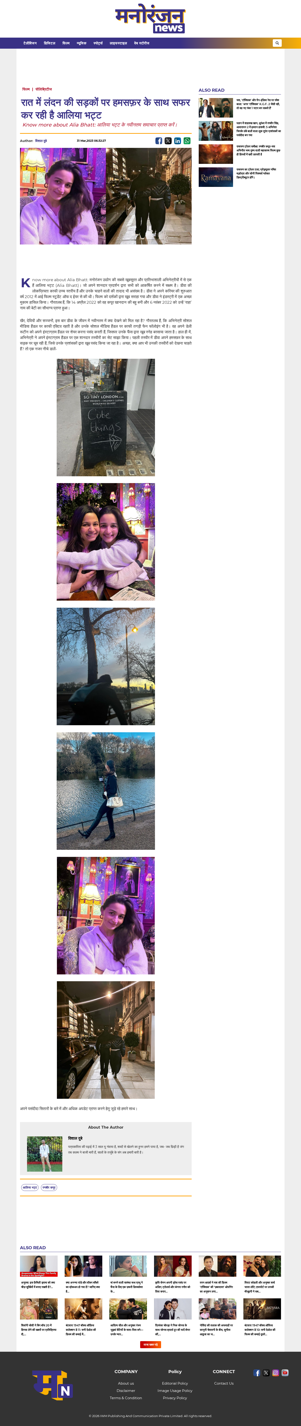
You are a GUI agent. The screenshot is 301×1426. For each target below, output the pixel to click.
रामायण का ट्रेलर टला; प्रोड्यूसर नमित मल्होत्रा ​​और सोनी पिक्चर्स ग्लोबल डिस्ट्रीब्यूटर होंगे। (256, 173)
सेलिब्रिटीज (44, 89)
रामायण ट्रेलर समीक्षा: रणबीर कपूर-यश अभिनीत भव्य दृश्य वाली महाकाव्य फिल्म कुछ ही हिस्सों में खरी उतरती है (258, 150)
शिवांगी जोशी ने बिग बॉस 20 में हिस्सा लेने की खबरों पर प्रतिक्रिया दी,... (38, 1330)
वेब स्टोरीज (142, 43)
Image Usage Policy (175, 1390)
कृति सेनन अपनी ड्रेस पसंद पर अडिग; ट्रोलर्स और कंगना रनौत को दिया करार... (172, 1287)
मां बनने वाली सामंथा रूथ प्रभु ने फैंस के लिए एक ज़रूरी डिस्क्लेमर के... (127, 1287)
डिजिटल (49, 43)
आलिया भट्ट (30, 1187)
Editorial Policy (175, 1383)
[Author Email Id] (85, 1138)
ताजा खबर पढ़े (151, 1344)
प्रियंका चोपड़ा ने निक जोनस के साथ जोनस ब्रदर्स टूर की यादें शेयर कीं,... (172, 1330)
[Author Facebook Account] (92, 1138)
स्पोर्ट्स (98, 43)
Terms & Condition (126, 1398)
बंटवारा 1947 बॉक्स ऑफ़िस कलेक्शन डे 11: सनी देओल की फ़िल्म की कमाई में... (81, 1330)
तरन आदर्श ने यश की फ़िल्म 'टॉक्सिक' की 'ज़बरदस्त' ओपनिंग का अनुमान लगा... (216, 1287)
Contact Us (224, 1383)
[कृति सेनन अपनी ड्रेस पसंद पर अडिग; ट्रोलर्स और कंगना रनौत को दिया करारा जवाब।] (173, 1266)
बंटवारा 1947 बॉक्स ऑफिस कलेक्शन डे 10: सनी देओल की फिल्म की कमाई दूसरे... (260, 1330)
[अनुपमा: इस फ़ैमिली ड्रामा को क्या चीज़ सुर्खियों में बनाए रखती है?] (39, 1266)
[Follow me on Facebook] (51, 140)
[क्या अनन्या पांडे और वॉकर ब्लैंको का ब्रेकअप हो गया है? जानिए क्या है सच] (83, 1266)
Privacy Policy (175, 1398)
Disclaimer (126, 1390)
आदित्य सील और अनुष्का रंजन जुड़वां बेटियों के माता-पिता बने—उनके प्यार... (127, 1330)
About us (126, 1383)
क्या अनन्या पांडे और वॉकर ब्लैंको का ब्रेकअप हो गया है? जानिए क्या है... (83, 1287)
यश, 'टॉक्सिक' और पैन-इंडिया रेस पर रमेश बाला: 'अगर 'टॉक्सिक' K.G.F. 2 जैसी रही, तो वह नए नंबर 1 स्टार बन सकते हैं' (258, 104)
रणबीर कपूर (49, 1187)
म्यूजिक (82, 43)
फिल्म (66, 43)
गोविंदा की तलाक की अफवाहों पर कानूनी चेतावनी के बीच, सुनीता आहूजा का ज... (216, 1330)
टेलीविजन (30, 43)
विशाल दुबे (41, 141)
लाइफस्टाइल (118, 43)
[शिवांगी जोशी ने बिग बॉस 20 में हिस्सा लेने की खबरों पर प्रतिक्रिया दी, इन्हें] (39, 1309)
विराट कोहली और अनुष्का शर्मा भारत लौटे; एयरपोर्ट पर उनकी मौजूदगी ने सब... (260, 1287)
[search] (277, 43)
